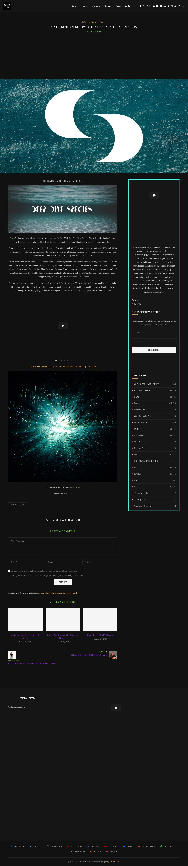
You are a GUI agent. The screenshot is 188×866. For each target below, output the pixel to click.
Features (84, 6)
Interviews (96, 6)
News (74, 6)
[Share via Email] (79, 520)
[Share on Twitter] (54, 520)
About (118, 6)
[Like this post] (47, 520)
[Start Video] (62, 326)
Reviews (107, 6)
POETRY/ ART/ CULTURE (155, 461)
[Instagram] (147, 6)
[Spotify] (169, 6)
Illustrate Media (114, 862)
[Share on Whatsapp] (66, 520)
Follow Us (136, 304)
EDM (155, 397)
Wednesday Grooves (155, 506)
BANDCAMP (69, 367)
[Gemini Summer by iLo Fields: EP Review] (25, 619)
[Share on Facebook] (50, 520)
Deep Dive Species (17, 504)
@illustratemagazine (16, 707)
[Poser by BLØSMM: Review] (100, 619)
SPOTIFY (57, 367)
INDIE (155, 429)
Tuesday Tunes (155, 499)
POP (155, 467)
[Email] (161, 6)
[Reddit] (175, 6)
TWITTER (47, 367)
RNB (155, 480)
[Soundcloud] (164, 6)
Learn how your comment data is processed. (59, 593)
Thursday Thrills (155, 493)
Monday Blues (155, 448)
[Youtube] (157, 6)
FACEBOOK (35, 367)
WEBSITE (80, 367)
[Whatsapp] (172, 6)
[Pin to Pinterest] (57, 520)
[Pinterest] (150, 6)
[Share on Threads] (76, 520)
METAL (155, 442)
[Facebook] (140, 6)
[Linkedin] (154, 6)
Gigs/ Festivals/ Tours (155, 416)
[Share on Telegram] (69, 520)
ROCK (155, 487)
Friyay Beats (155, 410)
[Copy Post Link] (72, 520)
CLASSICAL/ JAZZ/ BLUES (155, 384)
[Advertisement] (94, 54)
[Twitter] (144, 6)
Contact (128, 6)
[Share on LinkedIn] (60, 520)
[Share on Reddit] (63, 520)
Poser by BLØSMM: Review (100, 635)
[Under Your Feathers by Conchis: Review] (63, 619)
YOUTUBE (91, 367)
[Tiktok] (179, 6)
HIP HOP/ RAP (155, 422)
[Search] (183, 6)
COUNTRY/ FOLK (155, 390)
